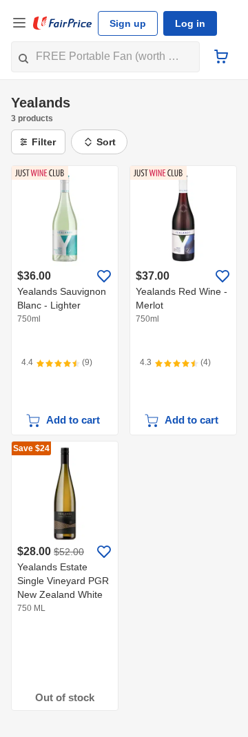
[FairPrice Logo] (62, 23)
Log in (190, 23)
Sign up (128, 23)
